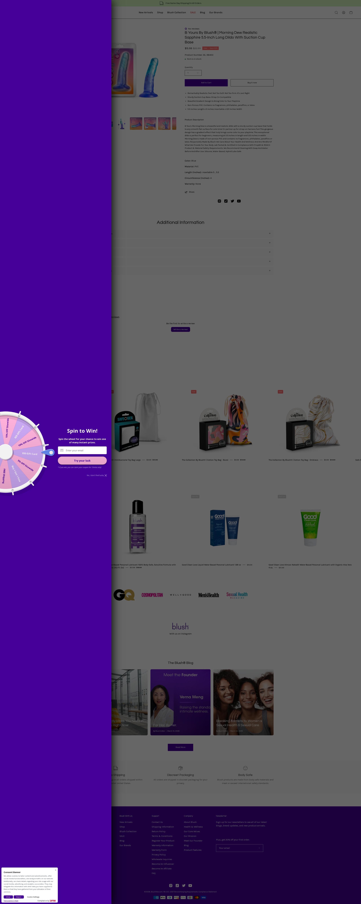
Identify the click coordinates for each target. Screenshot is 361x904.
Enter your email (74, 450)
